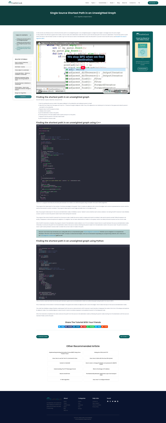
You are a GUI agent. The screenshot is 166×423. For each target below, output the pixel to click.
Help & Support (96, 403)
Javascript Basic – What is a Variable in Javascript (22, 74)
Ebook (111, 3)
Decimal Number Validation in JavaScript (23, 83)
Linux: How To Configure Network (101, 379)
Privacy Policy (96, 406)
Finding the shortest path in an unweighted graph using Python (24, 48)
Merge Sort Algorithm (20, 93)
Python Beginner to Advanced (91, 231)
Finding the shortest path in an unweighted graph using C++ (24, 44)
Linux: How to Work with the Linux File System (101, 358)
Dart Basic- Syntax (20, 67)
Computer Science (87, 16)
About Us (124, 3)
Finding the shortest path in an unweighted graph (24, 39)
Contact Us (133, 3)
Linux (79, 406)
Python (79, 401)
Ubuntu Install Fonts (65, 373)
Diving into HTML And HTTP (101, 352)
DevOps (80, 408)
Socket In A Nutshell (65, 363)
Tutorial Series (102, 3)
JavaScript (80, 405)
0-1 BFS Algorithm (64, 379)
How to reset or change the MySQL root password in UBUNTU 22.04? (101, 363)
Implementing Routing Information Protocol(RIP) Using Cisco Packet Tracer (65, 353)
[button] (139, 3)
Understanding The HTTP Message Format (65, 369)
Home (87, 3)
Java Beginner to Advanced (48, 235)
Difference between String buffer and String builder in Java (22, 79)
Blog (118, 3)
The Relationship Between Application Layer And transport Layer (101, 374)
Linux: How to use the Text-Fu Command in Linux (64, 358)
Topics (93, 3)
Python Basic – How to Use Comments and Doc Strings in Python (23, 88)
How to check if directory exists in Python (21, 63)
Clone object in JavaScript (22, 70)
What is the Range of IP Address (101, 369)
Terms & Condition (97, 405)
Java (79, 403)
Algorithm (80, 16)
